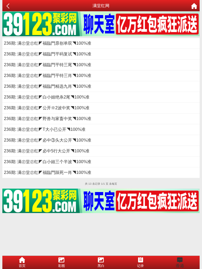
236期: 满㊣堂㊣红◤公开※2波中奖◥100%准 (46, 108)
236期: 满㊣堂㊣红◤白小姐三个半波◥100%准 (47, 161)
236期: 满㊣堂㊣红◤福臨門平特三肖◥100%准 (47, 75)
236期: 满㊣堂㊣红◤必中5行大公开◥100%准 (46, 151)
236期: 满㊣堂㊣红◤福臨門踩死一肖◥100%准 (47, 172)
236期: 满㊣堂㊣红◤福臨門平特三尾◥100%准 (47, 65)
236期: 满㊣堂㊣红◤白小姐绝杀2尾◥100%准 (46, 97)
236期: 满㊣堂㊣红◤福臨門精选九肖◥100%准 (47, 86)
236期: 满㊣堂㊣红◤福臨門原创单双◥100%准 (47, 43)
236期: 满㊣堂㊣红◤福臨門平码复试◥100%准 (47, 54)
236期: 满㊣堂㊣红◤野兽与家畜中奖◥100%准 (47, 118)
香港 (180, 265)
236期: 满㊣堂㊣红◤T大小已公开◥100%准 (44, 129)
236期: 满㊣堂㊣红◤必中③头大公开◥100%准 (47, 140)
